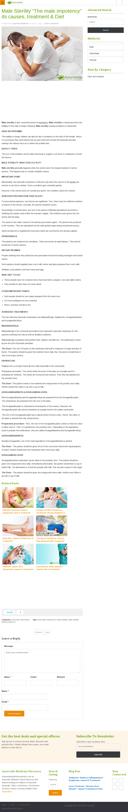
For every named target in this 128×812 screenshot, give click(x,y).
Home (4, 805)
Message (8, 646)
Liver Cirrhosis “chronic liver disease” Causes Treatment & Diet (86, 787)
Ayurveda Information (21, 620)
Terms (12, 805)
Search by (92, 17)
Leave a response (51, 23)
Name (7, 677)
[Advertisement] (42, 103)
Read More (7, 792)
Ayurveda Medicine (20, 23)
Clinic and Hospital (96, 76)
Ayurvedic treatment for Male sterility (52, 620)
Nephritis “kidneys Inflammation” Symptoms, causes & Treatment (86, 778)
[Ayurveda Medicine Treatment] (64, 2)
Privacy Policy (25, 805)
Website (61, 677)
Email (33, 677)
